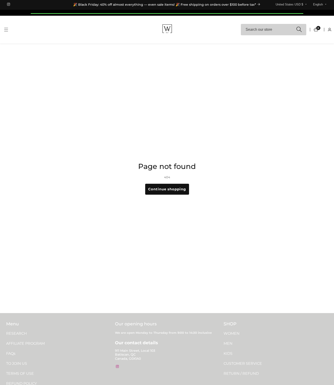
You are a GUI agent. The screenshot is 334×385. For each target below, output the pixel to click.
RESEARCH (16, 333)
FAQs (10, 353)
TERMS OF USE (20, 373)
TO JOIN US (16, 363)
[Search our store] (299, 29)
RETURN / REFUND (241, 373)
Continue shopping (167, 189)
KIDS (228, 353)
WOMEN (231, 333)
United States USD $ (290, 4)
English (318, 4)
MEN (228, 343)
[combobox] (273, 29)
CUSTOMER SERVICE (243, 363)
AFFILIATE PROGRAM (25, 343)
